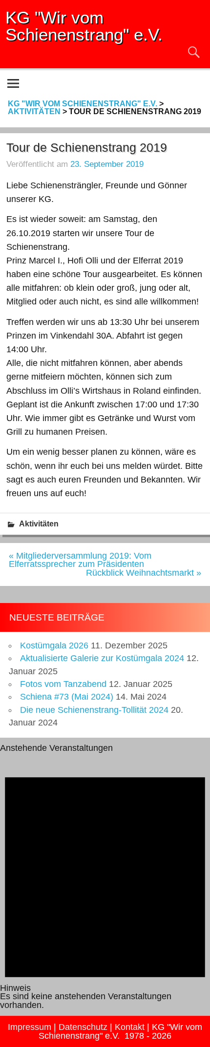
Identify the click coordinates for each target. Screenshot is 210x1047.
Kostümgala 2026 (54, 645)
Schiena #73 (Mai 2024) (66, 697)
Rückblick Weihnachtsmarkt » (143, 573)
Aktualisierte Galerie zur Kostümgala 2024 (102, 658)
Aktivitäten (39, 524)
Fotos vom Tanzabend (63, 684)
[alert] (105, 880)
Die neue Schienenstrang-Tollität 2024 (94, 710)
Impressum (29, 1027)
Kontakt (130, 1027)
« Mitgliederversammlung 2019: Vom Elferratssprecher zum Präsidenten (80, 560)
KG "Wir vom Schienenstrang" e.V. (84, 26)
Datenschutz (83, 1027)
